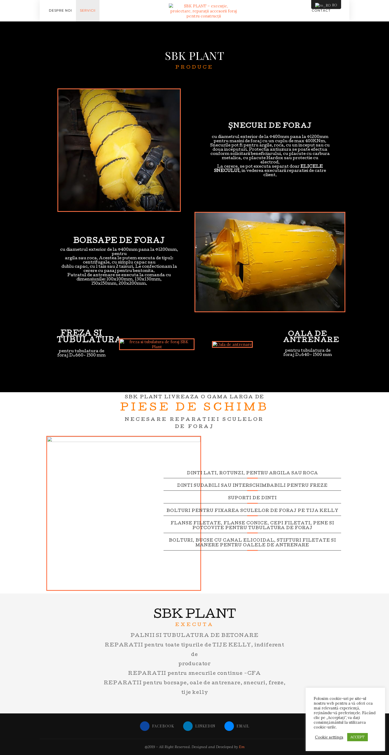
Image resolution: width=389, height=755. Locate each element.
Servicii (88, 10)
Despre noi (60, 10)
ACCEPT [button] (357, 737)
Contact (321, 10)
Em (242, 746)
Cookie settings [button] (329, 737)
